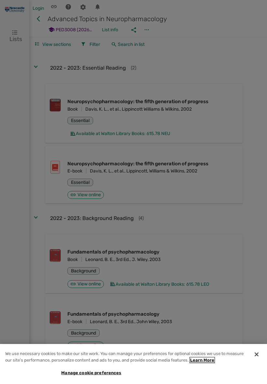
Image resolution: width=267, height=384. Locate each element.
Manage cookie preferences (91, 372)
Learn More (202, 360)
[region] (133, 364)
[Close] (256, 354)
